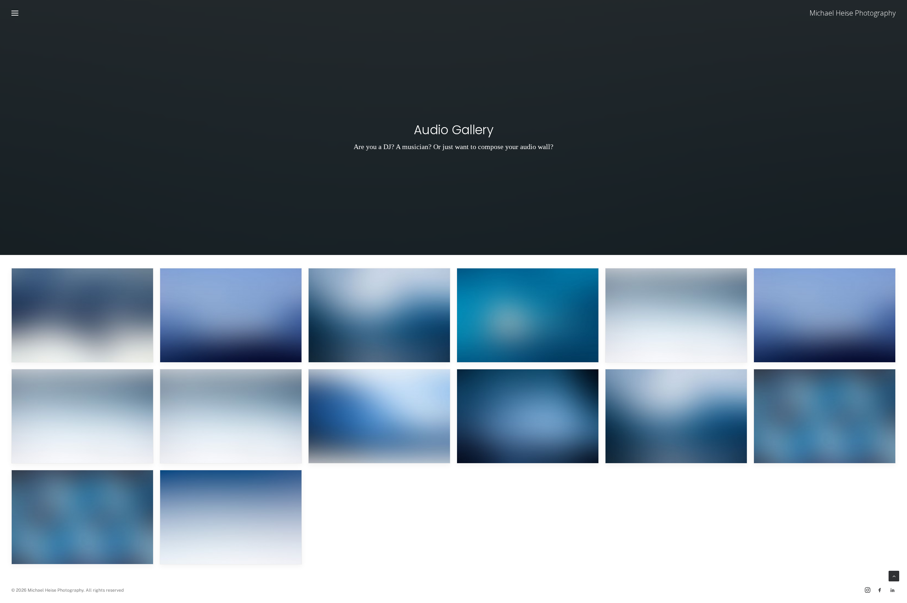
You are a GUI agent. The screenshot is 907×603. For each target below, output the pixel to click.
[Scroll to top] (894, 575)
